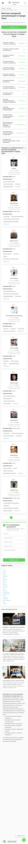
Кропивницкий (6, 594)
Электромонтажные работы (18, 216)
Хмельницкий (6, 592)
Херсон (4, 582)
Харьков (5, 571)
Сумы (4, 589)
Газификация (19, 435)
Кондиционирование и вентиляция (10, 221)
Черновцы (5, 597)
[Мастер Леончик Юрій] (14, 342)
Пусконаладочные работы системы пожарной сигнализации (8, 124)
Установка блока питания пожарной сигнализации (8, 116)
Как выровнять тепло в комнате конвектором (15, 680)
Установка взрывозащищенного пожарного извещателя (9, 101)
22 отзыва (16, 170)
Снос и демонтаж (7, 403)
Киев (4, 569)
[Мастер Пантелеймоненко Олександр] (14, 309)
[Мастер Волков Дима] (14, 272)
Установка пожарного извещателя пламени (9, 68)
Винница (5, 581)
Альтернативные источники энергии (11, 219)
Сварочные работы (7, 398)
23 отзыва (16, 205)
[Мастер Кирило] (14, 162)
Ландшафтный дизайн (8, 186)
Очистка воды (6, 216)
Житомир (5, 590)
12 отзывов (16, 492)
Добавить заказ (14, 27)
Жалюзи (5, 256)
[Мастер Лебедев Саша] (14, 484)
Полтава (5, 584)
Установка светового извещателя (8, 55)
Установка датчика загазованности (8, 93)
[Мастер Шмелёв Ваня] (14, 414)
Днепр (4, 573)
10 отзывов (16, 422)
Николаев (5, 579)
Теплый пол (17, 184)
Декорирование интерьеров (9, 473)
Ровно (4, 595)
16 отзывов (16, 350)
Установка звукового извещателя (8, 81)
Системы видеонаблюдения (9, 396)
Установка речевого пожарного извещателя (9, 62)
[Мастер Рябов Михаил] (14, 197)
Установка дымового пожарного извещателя (9, 87)
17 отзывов (16, 385)
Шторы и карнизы (7, 253)
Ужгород (5, 603)
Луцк (4, 602)
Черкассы (5, 587)
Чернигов (5, 585)
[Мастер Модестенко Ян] (14, 235)
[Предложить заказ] (15, 158)
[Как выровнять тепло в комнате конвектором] (14, 672)
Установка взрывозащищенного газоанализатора (9, 108)
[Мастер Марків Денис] (14, 449)
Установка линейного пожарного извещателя (9, 74)
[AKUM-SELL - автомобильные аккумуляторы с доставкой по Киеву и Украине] (14, 619)
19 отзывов (16, 280)
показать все (18, 186)
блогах (15, 609)
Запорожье (5, 576)
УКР (13, 4)
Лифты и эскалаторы (7, 510)
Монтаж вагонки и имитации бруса (10, 258)
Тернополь (5, 598)
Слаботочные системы (8, 184)
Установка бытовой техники (9, 291)
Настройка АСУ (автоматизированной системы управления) (11, 141)
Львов (4, 577)
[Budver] (14, 2)
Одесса (4, 574)
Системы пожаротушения (8, 181)
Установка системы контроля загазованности (11, 49)
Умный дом (13, 328)
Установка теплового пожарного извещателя (9, 43)
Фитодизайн (6, 361)
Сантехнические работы (8, 435)
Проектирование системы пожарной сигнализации (8, 133)
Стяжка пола (16, 253)
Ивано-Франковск (7, 600)
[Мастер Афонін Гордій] (14, 377)
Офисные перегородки (14, 363)
